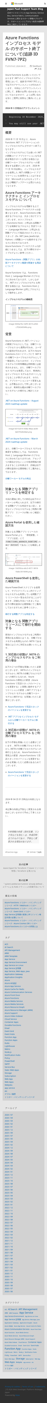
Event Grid (9, 1031)
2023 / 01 (9, 1204)
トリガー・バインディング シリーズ (19, 1097)
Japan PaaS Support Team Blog (25, 8)
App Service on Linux (14, 965)
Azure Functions (12, 998)
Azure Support (11, 1013)
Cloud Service (11, 1019)
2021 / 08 (9, 1252)
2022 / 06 (9, 1225)
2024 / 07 (9, 1156)
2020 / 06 (9, 1291)
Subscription (10, 1076)
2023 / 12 (9, 1174)
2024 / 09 (9, 1150)
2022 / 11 (9, 1210)
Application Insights (13, 977)
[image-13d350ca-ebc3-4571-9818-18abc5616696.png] (23, 559)
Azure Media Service (14, 1001)
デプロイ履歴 (10, 1094)
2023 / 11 (9, 1177)
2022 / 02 (9, 1237)
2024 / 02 (9, 1169)
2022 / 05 (9, 1228)
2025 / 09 (9, 1133)
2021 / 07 (9, 1255)
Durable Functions (13, 1025)
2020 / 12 (9, 1273)
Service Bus (10, 1067)
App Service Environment (16, 962)
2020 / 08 (9, 1285)
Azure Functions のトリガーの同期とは (21, 926)
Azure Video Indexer (14, 1016)
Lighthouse (10, 1046)
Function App (12, 852)
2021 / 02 (9, 1267)
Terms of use (27, 1386)
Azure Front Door (12, 995)
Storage (8, 1073)
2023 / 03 (9, 1198)
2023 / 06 (9, 1189)
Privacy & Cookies (12, 1386)
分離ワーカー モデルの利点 (18, 478)
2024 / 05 (9, 1159)
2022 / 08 (9, 1219)
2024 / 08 (9, 1153)
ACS (6, 944)
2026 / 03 (9, 1121)
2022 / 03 (9, 1234)
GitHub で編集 (36, 852)
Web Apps (9, 1082)
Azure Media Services (14, 1004)
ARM (7, 953)
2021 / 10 (9, 1246)
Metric (7, 1049)
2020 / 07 (9, 1288)
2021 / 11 (9, 1243)
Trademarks (40, 1386)
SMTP (7, 1064)
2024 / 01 (9, 1172)
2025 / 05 (9, 1139)
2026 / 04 (9, 1118)
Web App (9, 1079)
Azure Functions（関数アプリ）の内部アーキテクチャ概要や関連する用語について (23, 262)
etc (6, 1091)
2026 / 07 (9, 1115)
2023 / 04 (9, 1195)
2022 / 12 (9, 1207)
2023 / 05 (9, 1192)
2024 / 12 (9, 1147)
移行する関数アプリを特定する (20, 614)
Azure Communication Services (18, 992)
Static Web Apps (12, 1070)
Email (7, 1028)
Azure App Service (13, 986)
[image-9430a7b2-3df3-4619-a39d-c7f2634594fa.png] (23, 312)
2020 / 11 (9, 1276)
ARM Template (11, 956)
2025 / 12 (9, 1130)
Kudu (7, 1043)
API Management (12, 950)
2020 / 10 (9, 1279)
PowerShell (10, 1061)
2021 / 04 (9, 1261)
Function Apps (11, 1040)
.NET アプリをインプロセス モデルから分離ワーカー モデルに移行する (23, 720)
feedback (37, 66)
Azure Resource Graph (15, 1007)
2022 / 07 (9, 1222)
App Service (10, 959)
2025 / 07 (9, 1136)
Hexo (17, 1395)
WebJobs (8, 1085)
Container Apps (11, 1022)
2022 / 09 (9, 1216)
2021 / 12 (9, 1240)
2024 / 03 (9, 1165)
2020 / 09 (9, 1282)
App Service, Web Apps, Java (17, 971)
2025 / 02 (9, 1144)
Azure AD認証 (11, 983)
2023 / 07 (9, 1186)
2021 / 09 (9, 1249)
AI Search (9, 947)
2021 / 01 (9, 1270)
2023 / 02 (9, 1201)
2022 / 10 (9, 1213)
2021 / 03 (9, 1264)
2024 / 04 (9, 1162)
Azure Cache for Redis (14, 989)
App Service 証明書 (13, 968)
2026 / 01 (9, 1127)
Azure (7, 980)
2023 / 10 (9, 1180)
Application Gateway (14, 974)
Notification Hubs (12, 1055)
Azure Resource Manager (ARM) (19, 1010)
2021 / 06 (9, 1258)
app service (10, 1088)
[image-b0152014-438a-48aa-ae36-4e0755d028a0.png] (23, 417)
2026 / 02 (9, 1124)
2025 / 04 (9, 1141)
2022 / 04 (9, 1231)
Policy (7, 1058)
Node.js (8, 1052)
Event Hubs (10, 1034)
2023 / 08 (9, 1183)
